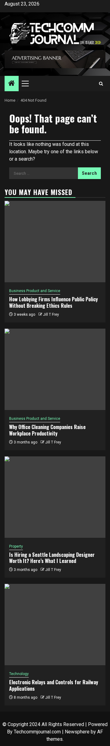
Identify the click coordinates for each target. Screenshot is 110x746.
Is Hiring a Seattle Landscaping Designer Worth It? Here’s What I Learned (52, 558)
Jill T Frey (51, 314)
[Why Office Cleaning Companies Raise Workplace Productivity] (55, 369)
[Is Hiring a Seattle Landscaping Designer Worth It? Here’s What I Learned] (55, 497)
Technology (19, 674)
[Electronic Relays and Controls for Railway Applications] (55, 624)
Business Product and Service (34, 291)
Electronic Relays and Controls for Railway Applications (53, 685)
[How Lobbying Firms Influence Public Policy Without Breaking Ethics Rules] (55, 241)
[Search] (101, 84)
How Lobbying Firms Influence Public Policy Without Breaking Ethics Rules (53, 302)
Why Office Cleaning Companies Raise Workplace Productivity (47, 430)
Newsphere (77, 732)
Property (16, 546)
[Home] (11, 84)
